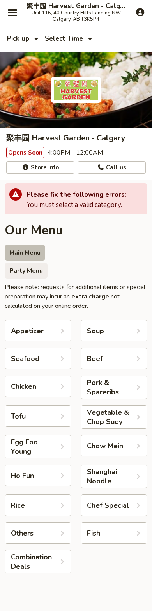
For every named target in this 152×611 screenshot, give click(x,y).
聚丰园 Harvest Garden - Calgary (76, 6)
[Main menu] (12, 12)
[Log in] (140, 12)
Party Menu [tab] (26, 270)
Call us (115, 167)
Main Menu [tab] (25, 252)
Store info (44, 167)
